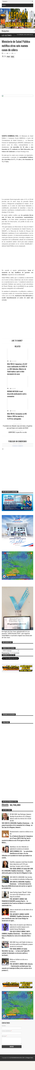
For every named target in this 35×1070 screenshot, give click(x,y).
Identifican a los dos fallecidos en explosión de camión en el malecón (19, 848)
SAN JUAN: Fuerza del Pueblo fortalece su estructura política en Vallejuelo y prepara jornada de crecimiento (21, 944)
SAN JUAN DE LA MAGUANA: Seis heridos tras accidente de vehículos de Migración (21, 878)
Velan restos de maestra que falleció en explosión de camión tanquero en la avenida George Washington (21, 927)
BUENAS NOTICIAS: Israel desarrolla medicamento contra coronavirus (16, 393)
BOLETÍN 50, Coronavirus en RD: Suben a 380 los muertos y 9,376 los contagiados (17, 416)
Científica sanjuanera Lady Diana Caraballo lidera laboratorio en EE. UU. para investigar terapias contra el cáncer (21, 864)
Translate (16, 653)
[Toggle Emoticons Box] (3, 449)
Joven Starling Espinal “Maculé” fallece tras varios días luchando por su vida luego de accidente (20, 894)
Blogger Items (29, 1057)
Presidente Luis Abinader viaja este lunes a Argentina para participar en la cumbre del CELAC (17, 427)
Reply (4, 53)
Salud (9, 53)
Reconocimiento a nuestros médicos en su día (21, 833)
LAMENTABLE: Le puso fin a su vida (17, 432)
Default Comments (17, 443)
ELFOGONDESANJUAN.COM (17, 1057)
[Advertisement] (17, 77)
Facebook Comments (17, 445)
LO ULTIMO (6, 35)
